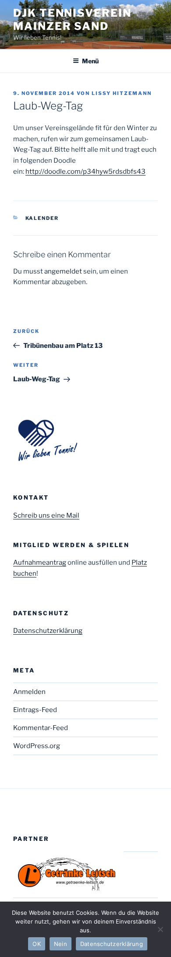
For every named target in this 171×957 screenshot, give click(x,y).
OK (36, 943)
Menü (90, 61)
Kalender (42, 218)
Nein (60, 943)
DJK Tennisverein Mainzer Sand (72, 20)
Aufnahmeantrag (39, 562)
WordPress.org (36, 746)
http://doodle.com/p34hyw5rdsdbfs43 (85, 171)
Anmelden (29, 692)
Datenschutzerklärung (47, 631)
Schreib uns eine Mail (46, 515)
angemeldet (63, 271)
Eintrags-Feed (35, 710)
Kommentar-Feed (40, 728)
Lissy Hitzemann (122, 93)
